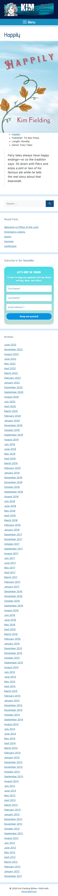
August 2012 (11, 838)
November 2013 (13, 767)
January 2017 (11, 586)
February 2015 (12, 695)
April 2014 (10, 743)
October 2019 (12, 430)
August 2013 (11, 781)
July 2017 (9, 558)
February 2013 (12, 809)
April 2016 (10, 629)
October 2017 (12, 544)
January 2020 (12, 420)
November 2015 (13, 653)
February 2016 (12, 639)
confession (10, 246)
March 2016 (11, 634)
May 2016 (9, 624)
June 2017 (10, 563)
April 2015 (9, 686)
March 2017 (10, 577)
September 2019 (13, 434)
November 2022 (13, 349)
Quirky (7, 236)
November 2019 (13, 425)
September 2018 (13, 491)
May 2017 (9, 567)
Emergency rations (14, 232)
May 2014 (9, 738)
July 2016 (9, 615)
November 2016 (13, 596)
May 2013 (9, 795)
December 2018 (13, 477)
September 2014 (13, 719)
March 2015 (10, 691)
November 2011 (13, 876)
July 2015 (9, 672)
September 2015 (13, 662)
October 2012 (12, 828)
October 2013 (12, 771)
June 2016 (10, 620)
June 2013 (10, 790)
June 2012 (10, 847)
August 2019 (11, 439)
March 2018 (10, 520)
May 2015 (9, 681)
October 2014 (12, 714)
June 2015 (10, 676)
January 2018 (11, 529)
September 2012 (13, 833)
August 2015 (11, 667)
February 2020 (12, 416)
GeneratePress (29, 891)
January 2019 (12, 472)
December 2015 (13, 648)
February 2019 (12, 468)
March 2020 (11, 411)
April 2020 (10, 406)
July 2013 (9, 786)
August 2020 (11, 397)
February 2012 (12, 866)
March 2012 (10, 862)
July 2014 (9, 729)
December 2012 (13, 819)
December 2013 (13, 762)
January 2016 (12, 643)
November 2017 (13, 539)
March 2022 (11, 373)
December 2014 (13, 705)
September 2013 (13, 776)
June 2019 (10, 449)
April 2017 (9, 572)
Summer (9, 241)
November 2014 (13, 710)
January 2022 (12, 382)
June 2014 (10, 733)
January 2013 (12, 814)
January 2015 (11, 700)
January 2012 (11, 871)
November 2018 (13, 482)
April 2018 (9, 515)
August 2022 (11, 354)
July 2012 (9, 843)
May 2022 (9, 363)
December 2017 (13, 534)
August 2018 (11, 496)
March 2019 (11, 463)
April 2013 (10, 800)
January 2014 (12, 757)
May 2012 (9, 852)
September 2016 (13, 605)
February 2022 (12, 378)
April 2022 (10, 368)
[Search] (50, 203)
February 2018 (12, 525)
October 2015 (12, 658)
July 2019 (9, 444)
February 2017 (12, 582)
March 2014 (11, 748)
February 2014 (12, 752)
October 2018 (12, 487)
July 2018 (9, 501)
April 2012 (9, 857)
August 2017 (11, 553)
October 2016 (12, 601)
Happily (16, 134)
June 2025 (10, 344)
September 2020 (13, 392)
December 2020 (13, 387)
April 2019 (10, 458)
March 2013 (11, 805)
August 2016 (11, 610)
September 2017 (13, 548)
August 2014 (11, 724)
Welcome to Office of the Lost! (21, 227)
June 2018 (10, 506)
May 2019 (9, 453)
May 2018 (9, 510)
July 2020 (9, 401)
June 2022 (10, 359)
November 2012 (13, 824)
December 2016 (13, 591)
